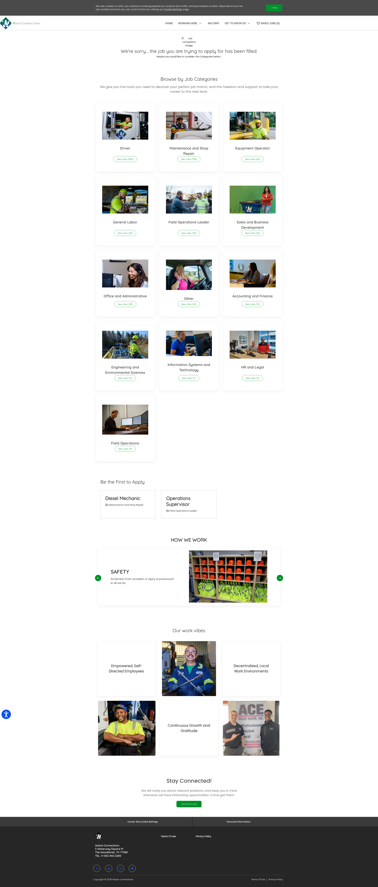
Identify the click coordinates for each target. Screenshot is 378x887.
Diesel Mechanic (122, 498)
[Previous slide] (98, 578)
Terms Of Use (168, 836)
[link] (189, 804)
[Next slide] (280, 578)
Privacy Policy (203, 836)
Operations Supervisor (178, 501)
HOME (169, 23)
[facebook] (96, 868)
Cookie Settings (173, 9)
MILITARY (213, 23)
